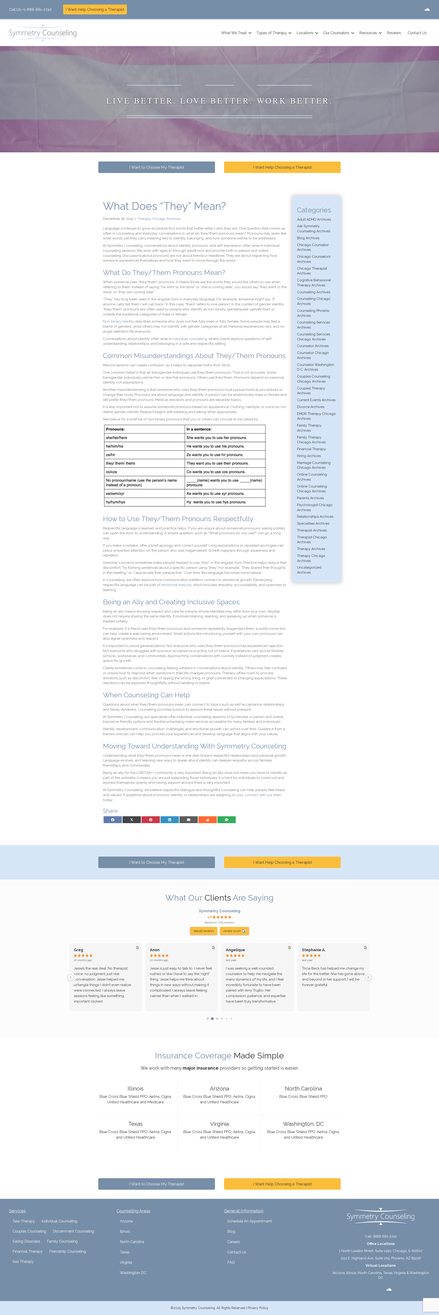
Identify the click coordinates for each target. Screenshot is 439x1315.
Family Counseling (62, 1241)
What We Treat (234, 33)
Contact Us (417, 33)
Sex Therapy (23, 1261)
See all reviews (203, 931)
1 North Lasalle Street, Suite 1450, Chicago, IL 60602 (380, 1251)
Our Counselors (336, 33)
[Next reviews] (368, 977)
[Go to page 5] (231, 1018)
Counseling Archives (313, 292)
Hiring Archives (309, 456)
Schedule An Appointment (249, 1221)
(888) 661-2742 (385, 1236)
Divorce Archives (310, 407)
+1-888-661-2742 (37, 9)
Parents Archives (310, 498)
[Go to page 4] (227, 1018)
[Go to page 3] (222, 1018)
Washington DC (133, 1273)
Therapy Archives (311, 549)
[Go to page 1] (212, 1018)
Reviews (394, 33)
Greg (78, 950)
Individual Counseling (59, 1221)
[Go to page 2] (217, 1018)
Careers (233, 1242)
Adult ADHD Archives (314, 219)
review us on (232, 931)
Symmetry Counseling (219, 911)
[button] (250, 33)
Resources (368, 33)
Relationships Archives (315, 517)
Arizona (126, 1221)
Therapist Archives (312, 530)
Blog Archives (308, 238)
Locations (305, 33)
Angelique (235, 950)
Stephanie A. (314, 950)
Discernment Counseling (73, 1231)
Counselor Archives (313, 346)
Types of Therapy (272, 33)
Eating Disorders (26, 1241)
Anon (155, 950)
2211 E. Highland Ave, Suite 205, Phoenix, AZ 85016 (381, 1258)
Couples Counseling (29, 1231)
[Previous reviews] (70, 977)
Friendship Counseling (67, 1251)
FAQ (231, 1262)
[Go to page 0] (207, 1018)
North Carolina (132, 1242)
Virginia (126, 1262)
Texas (125, 1252)
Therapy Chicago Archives (158, 219)
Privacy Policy (258, 1308)
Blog (231, 1231)
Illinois (125, 1231)
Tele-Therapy (23, 1221)
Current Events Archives (316, 400)
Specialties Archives (313, 523)
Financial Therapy (311, 449)
